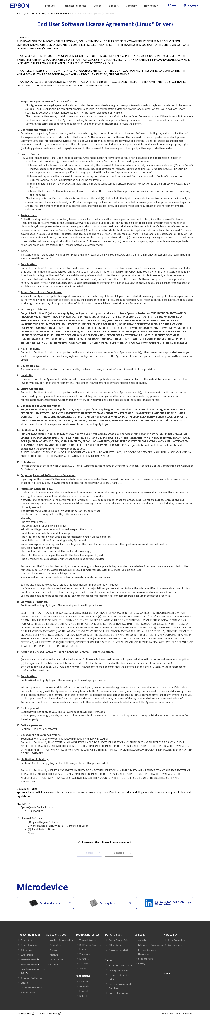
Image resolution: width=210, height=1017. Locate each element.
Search (174, 5)
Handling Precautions (118, 992)
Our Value (142, 939)
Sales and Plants (145, 958)
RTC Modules (26, 949)
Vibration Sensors (29, 964)
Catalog (24, 982)
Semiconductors (50, 903)
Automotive (55, 944)
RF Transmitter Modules (31, 977)
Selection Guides (56, 934)
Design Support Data (118, 939)
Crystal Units (26, 939)
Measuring (55, 954)
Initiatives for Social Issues (150, 944)
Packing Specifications (119, 970)
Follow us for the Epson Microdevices (169, 903)
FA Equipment (56, 959)
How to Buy (171, 934)
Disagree (119, 852)
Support (110, 960)
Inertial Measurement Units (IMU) (33, 971)
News (167, 973)
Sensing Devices (109, 903)
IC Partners (84, 958)
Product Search (28, 992)
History (141, 963)
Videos (82, 968)
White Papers (85, 953)
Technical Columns (87, 939)
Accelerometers (28, 959)
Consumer (84, 981)
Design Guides (113, 934)
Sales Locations (175, 944)
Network (54, 949)
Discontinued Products (31, 987)
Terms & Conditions (48, 1013)
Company (139, 934)
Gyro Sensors (27, 954)
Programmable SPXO (118, 949)
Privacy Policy (24, 1013)
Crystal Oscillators (29, 944)
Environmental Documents (121, 965)
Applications (83, 976)
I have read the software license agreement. (107, 842)
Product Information (28, 934)
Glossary (83, 963)
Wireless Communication (61, 939)
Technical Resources (87, 934)
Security (54, 964)
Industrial (83, 990)
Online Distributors (176, 939)
